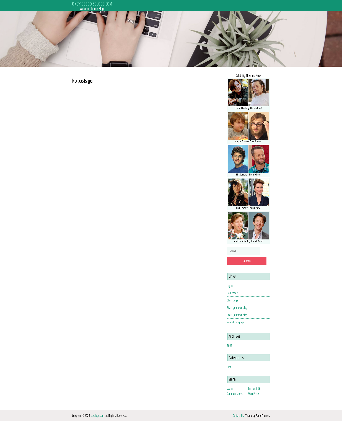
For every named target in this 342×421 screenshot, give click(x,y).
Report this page (235, 322)
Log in (230, 285)
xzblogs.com (97, 415)
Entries (254, 388)
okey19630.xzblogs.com (92, 4)
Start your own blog (237, 307)
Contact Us (238, 415)
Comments (235, 393)
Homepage (232, 293)
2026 (229, 345)
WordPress (254, 393)
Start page (232, 300)
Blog (229, 367)
